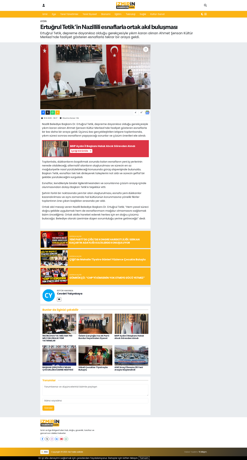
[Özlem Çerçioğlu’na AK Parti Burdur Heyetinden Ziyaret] (95, 323)
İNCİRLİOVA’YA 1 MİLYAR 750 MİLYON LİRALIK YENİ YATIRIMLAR (57, 338)
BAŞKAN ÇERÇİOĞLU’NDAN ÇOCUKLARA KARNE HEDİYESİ (57, 368)
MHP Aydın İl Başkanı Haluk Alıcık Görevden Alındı (129, 337)
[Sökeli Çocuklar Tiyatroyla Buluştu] (95, 355)
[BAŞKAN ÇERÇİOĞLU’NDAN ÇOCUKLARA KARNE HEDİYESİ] (59, 355)
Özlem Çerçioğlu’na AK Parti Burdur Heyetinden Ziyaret (93, 337)
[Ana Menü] (205, 14)
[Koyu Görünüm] (202, 14)
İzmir (45, 14)
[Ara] (205, 5)
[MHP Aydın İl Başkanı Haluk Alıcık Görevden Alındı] (131, 323)
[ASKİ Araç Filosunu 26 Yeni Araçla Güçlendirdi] (131, 355)
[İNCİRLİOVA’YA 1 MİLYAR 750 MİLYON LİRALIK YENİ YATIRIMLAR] (59, 323)
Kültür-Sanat (157, 14)
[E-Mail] (59, 299)
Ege (54, 14)
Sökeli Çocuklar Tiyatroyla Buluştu (93, 368)
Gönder (48, 408)
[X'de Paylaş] (48, 112)
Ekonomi (105, 14)
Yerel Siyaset (90, 14)
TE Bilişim (203, 451)
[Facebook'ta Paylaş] (43, 112)
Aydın (43, 21)
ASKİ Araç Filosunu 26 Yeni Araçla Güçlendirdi (128, 368)
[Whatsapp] (66, 439)
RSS (46, 451)
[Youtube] (61, 439)
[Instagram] (52, 439)
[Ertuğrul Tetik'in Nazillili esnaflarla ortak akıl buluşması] (95, 77)
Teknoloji (130, 14)
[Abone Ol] (147, 112)
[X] (47, 439)
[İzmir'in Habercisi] (125, 5)
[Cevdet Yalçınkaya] (48, 295)
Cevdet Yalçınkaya (69, 293)
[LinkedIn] (57, 439)
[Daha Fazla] (57, 112)
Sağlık (143, 14)
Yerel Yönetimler (69, 14)
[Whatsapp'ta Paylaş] (52, 112)
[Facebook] (42, 439)
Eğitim (118, 14)
